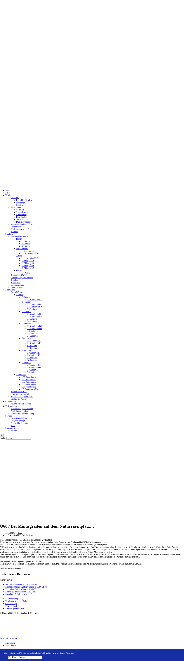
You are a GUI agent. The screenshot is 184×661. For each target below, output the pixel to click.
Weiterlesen (70, 653)
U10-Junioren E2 (34, 343)
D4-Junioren (32, 333)
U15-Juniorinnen (29, 379)
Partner (14, 430)
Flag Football (21, 217)
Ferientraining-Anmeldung (22, 408)
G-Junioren (26, 362)
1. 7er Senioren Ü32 (30, 253)
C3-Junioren (32, 319)
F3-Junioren (32, 358)
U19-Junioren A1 (34, 299)
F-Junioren (26, 350)
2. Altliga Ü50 (28, 263)
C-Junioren (26, 311)
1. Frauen (26, 273)
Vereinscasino (16, 227)
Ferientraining (11, 406)
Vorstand (20, 210)
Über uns (15, 197)
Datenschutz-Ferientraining (22, 413)
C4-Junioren (32, 321)
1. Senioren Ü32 (29, 251)
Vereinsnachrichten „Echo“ (22, 224)
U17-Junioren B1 (34, 304)
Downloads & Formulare (21, 418)
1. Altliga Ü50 (28, 260)
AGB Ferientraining (19, 411)
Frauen (19, 270)
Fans (13, 425)
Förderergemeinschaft (20, 229)
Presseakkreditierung (19, 423)
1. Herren (26, 241)
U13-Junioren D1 (34, 326)
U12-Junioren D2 (34, 328)
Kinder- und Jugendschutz (22, 396)
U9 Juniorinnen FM (30, 389)
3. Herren (26, 246)
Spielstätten (15, 282)
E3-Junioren (32, 345)
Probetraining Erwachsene (22, 277)
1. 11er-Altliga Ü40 (30, 258)
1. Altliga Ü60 (28, 265)
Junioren (19, 294)
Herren (19, 239)
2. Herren (26, 244)
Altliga (19, 256)
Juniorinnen (21, 374)
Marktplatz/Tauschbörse (21, 404)
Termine (14, 231)
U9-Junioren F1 (33, 353)
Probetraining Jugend (20, 394)
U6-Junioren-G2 (34, 367)
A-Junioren (26, 297)
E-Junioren (26, 338)
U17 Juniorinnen (29, 377)
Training (14, 280)
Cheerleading (21, 214)
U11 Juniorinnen (29, 387)
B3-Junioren (32, 309)
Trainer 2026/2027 (19, 275)
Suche (2, 438)
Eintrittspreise (16, 287)
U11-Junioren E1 (34, 341)
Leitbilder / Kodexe (24, 200)
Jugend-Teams (17, 292)
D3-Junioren (32, 331)
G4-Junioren (32, 372)
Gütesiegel (20, 202)
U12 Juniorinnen (29, 384)
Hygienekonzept (18, 421)
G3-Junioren (32, 370)
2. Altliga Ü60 (28, 268)
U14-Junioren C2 (34, 316)
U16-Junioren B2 (34, 307)
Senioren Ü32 (22, 248)
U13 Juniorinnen (29, 382)
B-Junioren (26, 302)
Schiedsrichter (22, 219)
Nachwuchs (10, 290)
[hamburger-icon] (1, 186)
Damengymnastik (23, 222)
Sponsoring (10, 428)
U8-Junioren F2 (33, 355)
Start (7, 190)
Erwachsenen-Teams (19, 236)
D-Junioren (26, 324)
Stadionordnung (17, 285)
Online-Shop (10, 401)
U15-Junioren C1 (34, 314)
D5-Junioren (32, 336)
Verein (8, 195)
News (7, 193)
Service (8, 416)
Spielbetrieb (10, 234)
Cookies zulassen (16, 657)
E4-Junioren (32, 348)
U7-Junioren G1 (34, 365)
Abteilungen (16, 207)
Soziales (19, 205)
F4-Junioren (32, 360)
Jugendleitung (22, 212)
